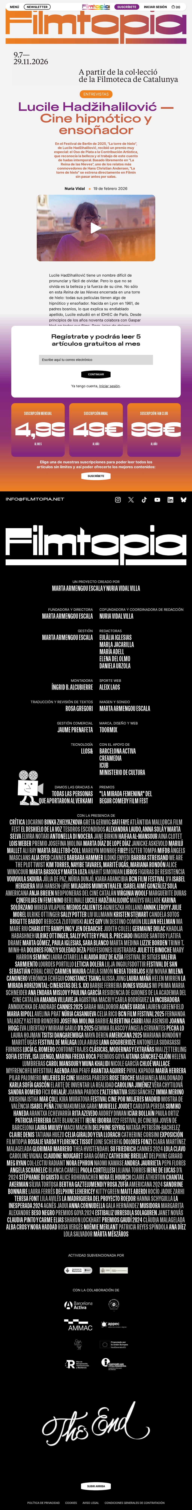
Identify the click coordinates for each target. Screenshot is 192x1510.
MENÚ (14, 6)
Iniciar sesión (109, 386)
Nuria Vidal (75, 188)
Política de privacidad (43, 1502)
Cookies (71, 1502)
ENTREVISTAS (96, 94)
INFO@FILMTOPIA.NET (35, 499)
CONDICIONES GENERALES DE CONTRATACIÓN (135, 1502)
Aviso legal (90, 1502)
